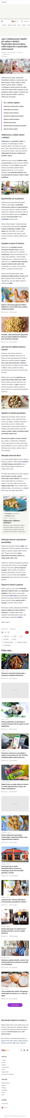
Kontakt (3, 1062)
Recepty (4, 2)
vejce (16, 384)
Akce (3, 1094)
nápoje (15, 1040)
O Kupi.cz (4, 1060)
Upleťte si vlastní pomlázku (11, 119)
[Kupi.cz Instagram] (24, 1050)
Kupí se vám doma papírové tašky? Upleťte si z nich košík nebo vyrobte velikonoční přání (15, 298)
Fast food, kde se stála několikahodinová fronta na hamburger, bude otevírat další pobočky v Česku (15, 860)
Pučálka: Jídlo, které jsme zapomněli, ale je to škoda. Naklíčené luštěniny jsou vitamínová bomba (15, 328)
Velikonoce (3, 52)
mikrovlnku (13, 595)
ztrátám (19, 617)
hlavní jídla (9, 1040)
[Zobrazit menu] (2, 21)
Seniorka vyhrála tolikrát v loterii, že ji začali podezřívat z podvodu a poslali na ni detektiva (15, 953)
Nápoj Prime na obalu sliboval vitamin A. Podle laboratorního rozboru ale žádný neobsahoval (15, 777)
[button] (15, 1005)
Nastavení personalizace (8, 1074)
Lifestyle (3, 750)
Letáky (3, 1092)
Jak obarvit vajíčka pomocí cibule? (14, 116)
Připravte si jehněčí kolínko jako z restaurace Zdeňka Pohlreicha (15, 665)
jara (13, 205)
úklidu (22, 546)
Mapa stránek (5, 1072)
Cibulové (23, 363)
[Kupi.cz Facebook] (21, 1050)
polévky (25, 1040)
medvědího (5, 219)
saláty (14, 1043)
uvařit (16, 165)
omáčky (20, 1040)
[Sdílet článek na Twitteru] (5, 632)
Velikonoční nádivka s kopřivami (15, 514)
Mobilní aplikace (6, 1083)
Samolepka (4, 1090)
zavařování (22, 1043)
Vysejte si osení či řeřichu (11, 112)
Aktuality (3, 782)
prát (25, 565)
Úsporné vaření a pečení (11, 129)
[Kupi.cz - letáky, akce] (15, 21)
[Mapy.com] (27, 1050)
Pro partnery (5, 1103)
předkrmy (4, 1043)
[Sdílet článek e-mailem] (8, 632)
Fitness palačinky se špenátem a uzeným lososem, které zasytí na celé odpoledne (15, 714)
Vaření (2, 671)
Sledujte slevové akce (10, 122)
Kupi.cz (23, 1020)
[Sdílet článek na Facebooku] (2, 632)
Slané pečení (12, 518)
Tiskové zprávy (5, 1067)
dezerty (3, 1040)
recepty (22, 1038)
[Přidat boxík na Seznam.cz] (27, 632)
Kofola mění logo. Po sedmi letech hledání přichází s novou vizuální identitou (15, 922)
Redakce (4, 1064)
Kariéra (3, 1069)
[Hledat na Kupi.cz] (22, 21)
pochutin (25, 461)
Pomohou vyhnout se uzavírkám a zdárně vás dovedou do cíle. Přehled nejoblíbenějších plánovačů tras (15, 746)
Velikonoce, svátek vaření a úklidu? (14, 106)
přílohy (10, 1043)
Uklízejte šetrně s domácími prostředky (15, 125)
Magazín (4, 1085)
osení (16, 249)
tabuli (10, 283)
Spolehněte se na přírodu (11, 109)
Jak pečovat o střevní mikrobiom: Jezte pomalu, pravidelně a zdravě (15, 891)
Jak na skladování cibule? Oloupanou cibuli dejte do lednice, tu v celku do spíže (15, 984)
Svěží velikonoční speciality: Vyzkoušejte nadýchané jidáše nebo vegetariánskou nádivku (15, 828)
